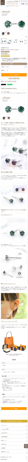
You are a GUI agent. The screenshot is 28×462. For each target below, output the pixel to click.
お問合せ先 (3, 444)
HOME (1, 6)
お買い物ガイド (4, 432)
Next (25, 22)
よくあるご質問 (4, 429)
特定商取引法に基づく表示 (6, 457)
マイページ (3, 425)
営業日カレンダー (5, 451)
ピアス (5, 6)
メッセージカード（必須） (7, 63)
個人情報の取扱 (4, 459)
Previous (2, 22)
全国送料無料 (4, 436)
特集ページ (3, 440)
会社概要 (3, 448)
